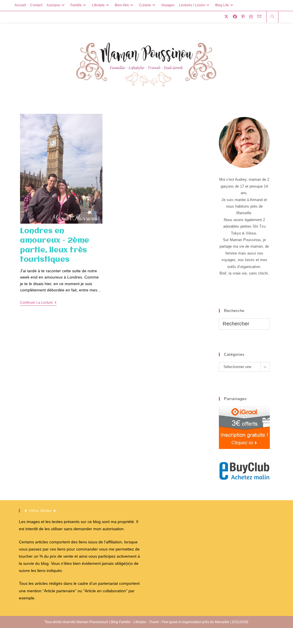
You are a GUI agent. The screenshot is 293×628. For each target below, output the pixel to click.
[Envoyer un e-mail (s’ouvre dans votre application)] (259, 16)
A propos (53, 5)
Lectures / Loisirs (192, 5)
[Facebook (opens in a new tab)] (235, 17)
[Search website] (272, 17)
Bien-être (122, 5)
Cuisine (145, 5)
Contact (36, 5)
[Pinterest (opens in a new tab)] (243, 17)
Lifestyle (98, 5)
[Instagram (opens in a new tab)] (251, 17)
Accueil (20, 5)
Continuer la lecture (38, 303)
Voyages (168, 5)
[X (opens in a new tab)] (226, 17)
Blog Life (222, 5)
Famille (76, 5)
